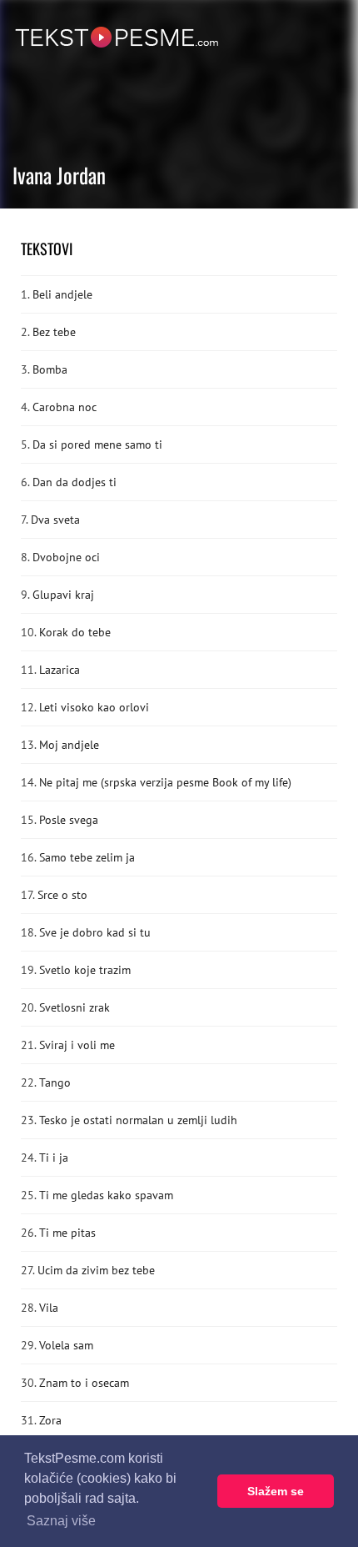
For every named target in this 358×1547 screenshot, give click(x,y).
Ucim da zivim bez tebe (96, 1270)
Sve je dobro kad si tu (95, 932)
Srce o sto (62, 894)
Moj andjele (69, 744)
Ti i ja (53, 1157)
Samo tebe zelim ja (87, 857)
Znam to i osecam (84, 1382)
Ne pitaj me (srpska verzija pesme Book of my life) (165, 782)
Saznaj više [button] (61, 1521)
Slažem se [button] (275, 1491)
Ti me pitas (67, 1232)
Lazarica (59, 669)
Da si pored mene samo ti (97, 444)
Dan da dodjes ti (74, 482)
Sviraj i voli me (77, 1044)
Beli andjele (62, 294)
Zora (50, 1420)
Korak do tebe (75, 632)
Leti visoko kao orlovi (94, 707)
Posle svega (68, 819)
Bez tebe (54, 331)
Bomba (49, 369)
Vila (48, 1307)
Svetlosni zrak (74, 1007)
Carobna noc (64, 406)
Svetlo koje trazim (85, 969)
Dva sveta (55, 519)
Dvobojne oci (66, 557)
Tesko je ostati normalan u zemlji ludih (138, 1120)
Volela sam (66, 1345)
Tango (55, 1082)
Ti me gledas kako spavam (106, 1195)
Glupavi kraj (63, 594)
